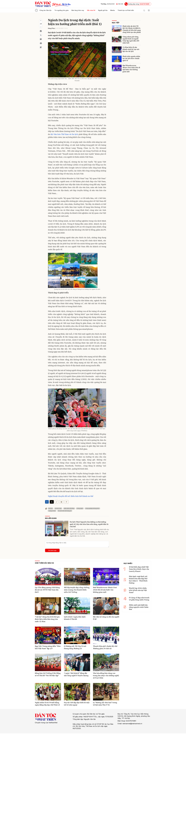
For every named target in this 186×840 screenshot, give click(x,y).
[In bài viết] (40, 43)
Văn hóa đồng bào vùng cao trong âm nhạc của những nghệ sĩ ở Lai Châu (106, 675)
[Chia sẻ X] (52, 502)
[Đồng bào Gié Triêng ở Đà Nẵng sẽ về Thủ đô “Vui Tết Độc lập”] (48, 662)
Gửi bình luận (52, 550)
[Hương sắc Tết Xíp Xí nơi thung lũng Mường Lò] (77, 635)
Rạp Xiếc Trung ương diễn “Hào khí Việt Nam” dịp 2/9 (48, 647)
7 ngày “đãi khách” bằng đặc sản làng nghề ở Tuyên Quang (76, 674)
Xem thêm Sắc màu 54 (44, 563)
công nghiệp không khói (92, 508)
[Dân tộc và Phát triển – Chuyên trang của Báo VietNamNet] (43, 4)
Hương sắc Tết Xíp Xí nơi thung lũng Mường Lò (75, 647)
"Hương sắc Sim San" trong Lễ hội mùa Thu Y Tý (105, 704)
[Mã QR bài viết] (40, 47)
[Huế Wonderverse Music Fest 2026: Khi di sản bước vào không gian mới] (117, 68)
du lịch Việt (58, 508)
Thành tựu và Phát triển (126, 10)
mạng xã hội (52, 511)
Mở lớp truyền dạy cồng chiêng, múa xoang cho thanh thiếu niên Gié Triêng (77, 590)
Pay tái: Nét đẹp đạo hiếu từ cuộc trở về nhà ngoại (77, 704)
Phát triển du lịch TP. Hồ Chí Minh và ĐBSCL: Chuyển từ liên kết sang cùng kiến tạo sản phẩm (132, 29)
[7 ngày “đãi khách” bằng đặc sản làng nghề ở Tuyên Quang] (77, 662)
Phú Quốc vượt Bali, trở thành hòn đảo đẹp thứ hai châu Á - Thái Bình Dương (138, 579)
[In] (61, 502)
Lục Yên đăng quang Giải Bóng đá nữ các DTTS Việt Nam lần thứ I (47, 590)
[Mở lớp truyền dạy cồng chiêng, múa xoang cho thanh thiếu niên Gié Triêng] (77, 576)
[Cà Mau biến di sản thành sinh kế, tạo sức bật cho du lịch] (117, 49)
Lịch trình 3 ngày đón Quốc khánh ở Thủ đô (75, 618)
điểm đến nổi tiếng (69, 508)
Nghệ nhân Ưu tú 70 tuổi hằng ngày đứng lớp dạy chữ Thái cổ (47, 704)
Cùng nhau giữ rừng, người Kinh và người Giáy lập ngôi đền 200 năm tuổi (131, 40)
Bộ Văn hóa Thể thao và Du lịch (64, 134)
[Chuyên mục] (149, 10)
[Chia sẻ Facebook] (40, 31)
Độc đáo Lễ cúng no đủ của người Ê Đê (106, 618)
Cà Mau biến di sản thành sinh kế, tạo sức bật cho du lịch (131, 49)
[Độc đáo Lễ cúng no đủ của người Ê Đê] (106, 606)
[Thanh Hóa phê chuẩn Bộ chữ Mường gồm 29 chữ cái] (106, 635)
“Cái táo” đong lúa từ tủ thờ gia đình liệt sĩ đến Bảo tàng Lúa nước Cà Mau (47, 619)
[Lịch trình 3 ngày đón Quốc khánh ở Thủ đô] (77, 606)
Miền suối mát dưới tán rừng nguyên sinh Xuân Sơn (138, 607)
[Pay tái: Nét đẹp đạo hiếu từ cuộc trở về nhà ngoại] (77, 691)
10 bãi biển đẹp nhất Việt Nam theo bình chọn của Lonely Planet (139, 569)
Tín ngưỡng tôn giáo (61, 10)
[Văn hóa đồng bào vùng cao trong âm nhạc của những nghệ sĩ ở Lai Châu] (106, 662)
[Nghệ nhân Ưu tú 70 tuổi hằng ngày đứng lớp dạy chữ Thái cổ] (48, 691)
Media (112, 10)
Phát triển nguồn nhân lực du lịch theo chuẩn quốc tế (131, 58)
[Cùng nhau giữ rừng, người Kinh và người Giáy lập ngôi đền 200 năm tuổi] (117, 39)
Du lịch (50, 508)
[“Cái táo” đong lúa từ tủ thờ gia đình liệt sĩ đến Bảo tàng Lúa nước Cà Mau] (48, 606)
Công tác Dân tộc (45, 10)
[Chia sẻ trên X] (40, 35)
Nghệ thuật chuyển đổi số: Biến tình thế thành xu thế (70, 496)
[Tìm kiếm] (144, 10)
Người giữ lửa (102, 10)
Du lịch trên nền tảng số (64, 511)
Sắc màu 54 (91, 10)
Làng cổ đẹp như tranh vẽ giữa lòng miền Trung (139, 599)
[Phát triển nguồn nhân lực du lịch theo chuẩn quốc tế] (117, 59)
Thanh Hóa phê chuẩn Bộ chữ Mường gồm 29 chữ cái (105, 647)
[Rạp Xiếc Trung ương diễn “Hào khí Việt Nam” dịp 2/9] (48, 635)
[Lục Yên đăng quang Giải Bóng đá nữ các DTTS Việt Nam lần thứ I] (48, 576)
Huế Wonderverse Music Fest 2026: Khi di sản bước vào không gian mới (131, 69)
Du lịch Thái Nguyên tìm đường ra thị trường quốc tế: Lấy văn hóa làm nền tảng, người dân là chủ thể (89, 524)
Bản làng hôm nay (77, 10)
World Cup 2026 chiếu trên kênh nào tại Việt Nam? (138, 590)
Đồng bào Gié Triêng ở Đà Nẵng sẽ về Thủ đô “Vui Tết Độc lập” (48, 674)
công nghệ (80, 508)
